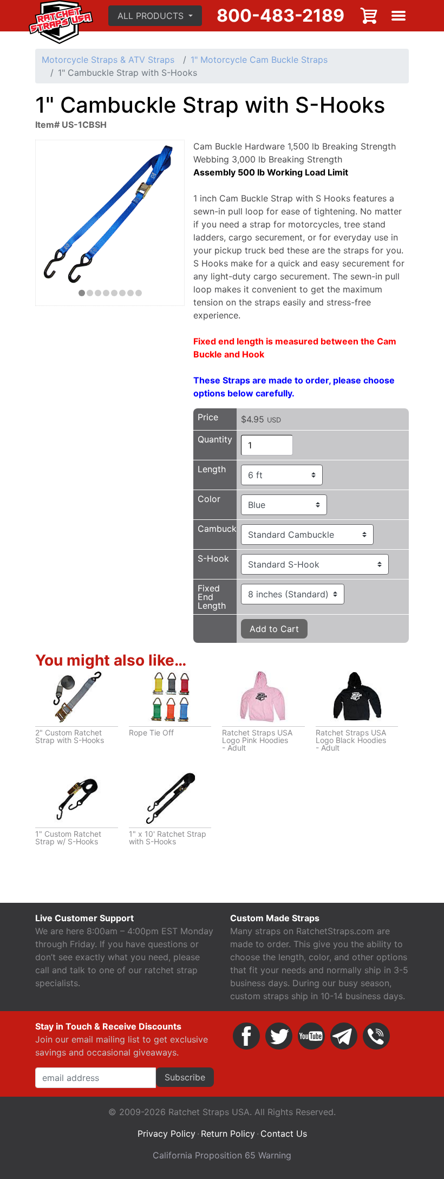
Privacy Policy (166, 1133)
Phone (376, 1036)
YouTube (311, 1036)
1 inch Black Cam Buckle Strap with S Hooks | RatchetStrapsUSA (130, 293)
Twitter (279, 1036)
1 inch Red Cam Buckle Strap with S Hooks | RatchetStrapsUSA (98, 293)
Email (344, 1036)
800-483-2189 (280, 15)
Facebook (246, 1036)
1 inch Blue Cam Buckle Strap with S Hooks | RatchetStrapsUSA (82, 293)
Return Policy (228, 1133)
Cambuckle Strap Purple (90, 293)
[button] (155, 15)
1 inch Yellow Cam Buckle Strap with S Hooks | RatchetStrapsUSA (114, 293)
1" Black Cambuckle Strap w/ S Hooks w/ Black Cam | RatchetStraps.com (106, 293)
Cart (369, 15)
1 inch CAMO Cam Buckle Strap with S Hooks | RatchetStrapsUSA (138, 293)
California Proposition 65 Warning (222, 1155)
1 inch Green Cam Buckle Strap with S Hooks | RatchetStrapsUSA (122, 293)
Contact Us (283, 1133)
